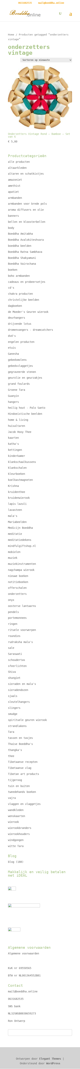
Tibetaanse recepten (22, 761)
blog (11, 861)
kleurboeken (16, 473)
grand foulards (19, 383)
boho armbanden (19, 275)
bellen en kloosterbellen (26, 221)
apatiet (13, 191)
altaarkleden (17, 167)
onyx (11, 599)
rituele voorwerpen (22, 629)
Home (11, 34)
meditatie (15, 533)
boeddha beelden (19, 245)
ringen (12, 623)
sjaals (12, 696)
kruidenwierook (19, 497)
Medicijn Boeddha (20, 527)
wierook (13, 821)
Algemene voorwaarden (23, 953)
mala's (12, 515)
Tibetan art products (23, 773)
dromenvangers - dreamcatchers (30, 329)
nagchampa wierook (21, 569)
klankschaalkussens (22, 461)
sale (11, 647)
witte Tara (15, 846)
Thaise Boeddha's (20, 743)
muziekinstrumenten (22, 563)
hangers (13, 401)
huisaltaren (16, 425)
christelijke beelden (23, 299)
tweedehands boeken (22, 791)
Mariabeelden (17, 521)
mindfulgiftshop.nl (22, 545)
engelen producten (21, 341)
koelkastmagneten (20, 479)
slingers (14, 707)
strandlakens (17, 726)
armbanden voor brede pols (27, 203)
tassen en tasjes (20, 737)
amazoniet (15, 179)
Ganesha (13, 353)
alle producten (19, 161)
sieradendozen (18, 689)
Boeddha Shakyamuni (22, 257)
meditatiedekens (19, 539)
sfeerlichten (17, 666)
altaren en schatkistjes (26, 173)
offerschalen (17, 587)
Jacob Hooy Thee (19, 431)
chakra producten (20, 293)
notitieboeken (18, 582)
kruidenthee (16, 491)
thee (11, 756)
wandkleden (15, 810)
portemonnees (17, 617)
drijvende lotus (19, 323)
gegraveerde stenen (22, 371)
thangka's (15, 750)
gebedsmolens (17, 359)
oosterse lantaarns (22, 605)
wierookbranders (19, 827)
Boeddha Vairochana (22, 263)
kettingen (15, 449)
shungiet (14, 677)
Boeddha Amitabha (20, 233)
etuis (12, 347)
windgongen (15, 840)
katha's (13, 443)
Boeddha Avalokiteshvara (26, 239)
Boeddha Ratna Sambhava (25, 251)
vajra (12, 797)
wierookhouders (19, 834)
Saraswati (15, 653)
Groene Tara (16, 389)
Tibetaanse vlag (19, 767)
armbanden (15, 197)
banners (13, 215)
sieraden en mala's (22, 683)
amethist (14, 185)
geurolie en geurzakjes (25, 377)
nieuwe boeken (18, 575)
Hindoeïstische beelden (25, 413)
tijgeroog (15, 780)
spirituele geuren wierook (27, 720)
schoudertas (16, 659)
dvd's (12, 335)
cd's (11, 287)
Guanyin (13, 395)
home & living (18, 419)
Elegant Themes (50, 1058)
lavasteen (15, 509)
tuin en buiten (19, 786)
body (11, 227)
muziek (12, 557)
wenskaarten (16, 816)
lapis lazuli (17, 503)
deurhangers (16, 317)
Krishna (13, 485)
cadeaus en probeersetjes (26, 281)
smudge (12, 713)
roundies (14, 636)
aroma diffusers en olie (26, 209)
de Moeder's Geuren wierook (28, 311)
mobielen (14, 552)
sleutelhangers (19, 701)
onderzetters (17, 593)
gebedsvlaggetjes (20, 365)
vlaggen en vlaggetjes (24, 804)
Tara (11, 731)
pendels (13, 612)
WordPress (53, 1063)
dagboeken (15, 305)
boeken (12, 269)
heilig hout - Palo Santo (26, 407)
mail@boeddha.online (22, 991)
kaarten (13, 437)
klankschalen (17, 467)
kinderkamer (16, 455)
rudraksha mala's (20, 642)
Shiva (12, 671)
